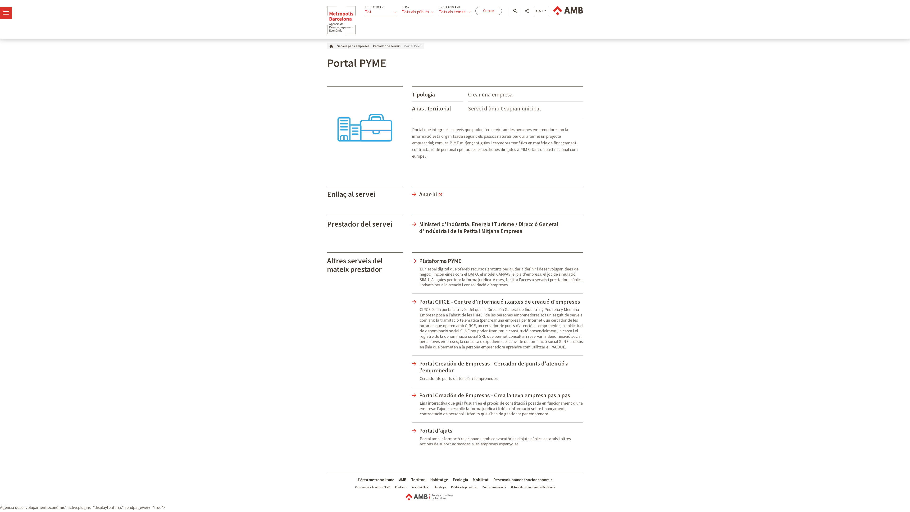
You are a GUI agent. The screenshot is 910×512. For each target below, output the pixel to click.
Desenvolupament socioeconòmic (522, 479)
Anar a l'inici (341, 20)
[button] (515, 11)
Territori (418, 479)
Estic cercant (375, 7)
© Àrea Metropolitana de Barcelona (533, 487)
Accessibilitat (421, 487)
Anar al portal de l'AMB (568, 10)
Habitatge (439, 479)
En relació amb (449, 7)
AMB (402, 479)
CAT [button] (540, 10)
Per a (405, 7)
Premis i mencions (494, 487)
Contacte (401, 487)
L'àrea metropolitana (376, 479)
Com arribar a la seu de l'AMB (372, 487)
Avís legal (440, 487)
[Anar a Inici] (331, 46)
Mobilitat (481, 479)
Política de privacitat (464, 487)
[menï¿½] (6, 13)
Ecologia (460, 479)
